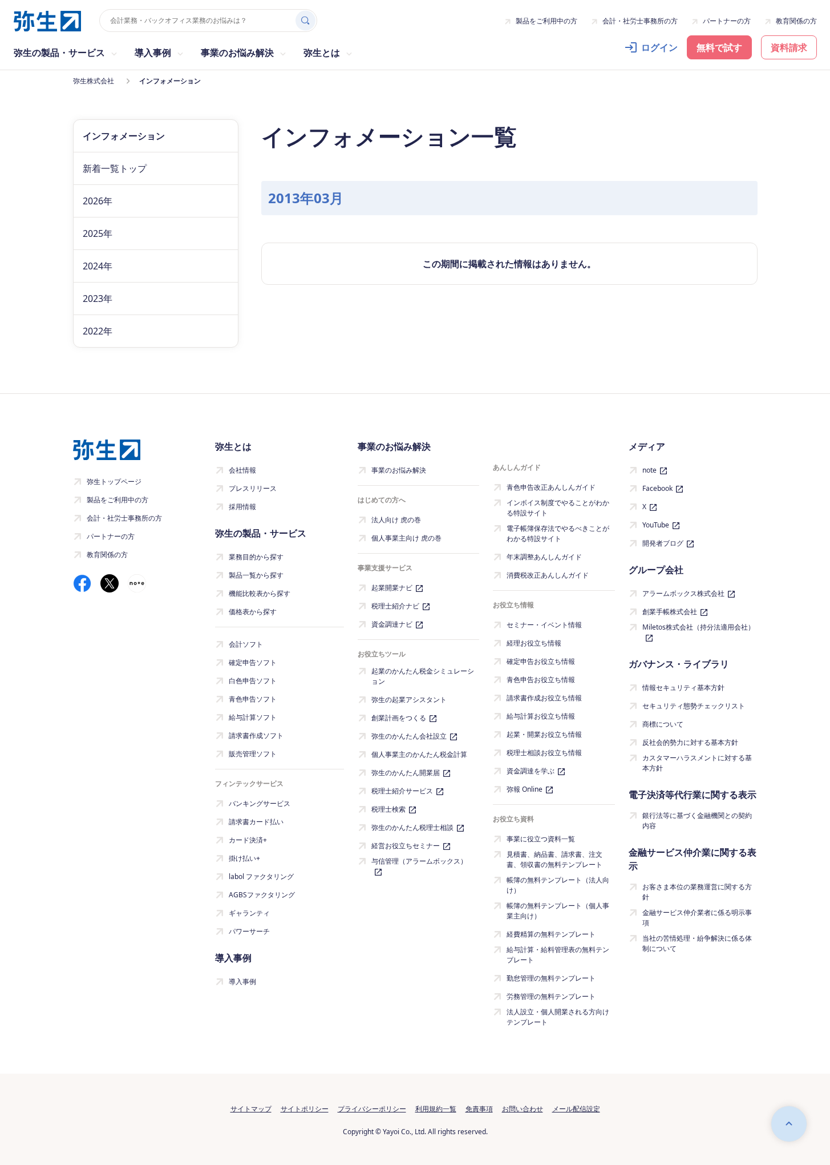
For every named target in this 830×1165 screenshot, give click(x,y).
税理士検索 (388, 809)
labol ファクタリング (261, 876)
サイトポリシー (305, 1109)
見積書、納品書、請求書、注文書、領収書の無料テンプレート (554, 859)
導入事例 (242, 981)
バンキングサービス (259, 803)
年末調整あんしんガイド (544, 557)
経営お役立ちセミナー (405, 845)
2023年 (97, 298)
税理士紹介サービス (402, 791)
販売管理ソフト (253, 754)
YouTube (655, 525)
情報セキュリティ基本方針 (683, 687)
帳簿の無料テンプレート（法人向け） (558, 885)
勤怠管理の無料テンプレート (551, 978)
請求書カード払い (256, 822)
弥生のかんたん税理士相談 (412, 827)
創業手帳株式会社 (669, 611)
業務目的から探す (256, 557)
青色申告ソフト (253, 699)
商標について (662, 724)
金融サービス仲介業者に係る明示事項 (697, 918)
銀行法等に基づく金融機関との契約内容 (697, 821)
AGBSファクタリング (262, 895)
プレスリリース (253, 488)
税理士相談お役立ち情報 (544, 752)
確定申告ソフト (253, 662)
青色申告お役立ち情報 (541, 679)
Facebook (657, 488)
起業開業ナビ (391, 587)
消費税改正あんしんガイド (548, 575)
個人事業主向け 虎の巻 (406, 538)
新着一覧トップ (115, 168)
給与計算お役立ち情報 (541, 716)
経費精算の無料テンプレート (551, 934)
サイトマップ (251, 1109)
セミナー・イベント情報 (544, 625)
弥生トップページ (114, 481)
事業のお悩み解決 (398, 470)
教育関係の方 (796, 21)
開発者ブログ (662, 543)
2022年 (97, 331)
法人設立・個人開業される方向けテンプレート (558, 1017)
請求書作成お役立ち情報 (544, 698)
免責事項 (479, 1109)
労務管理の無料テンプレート (551, 996)
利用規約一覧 (435, 1109)
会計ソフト (246, 644)
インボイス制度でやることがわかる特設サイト (558, 508)
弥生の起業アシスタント (409, 699)
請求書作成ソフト (256, 735)
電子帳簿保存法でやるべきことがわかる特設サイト (558, 533)
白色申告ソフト (253, 681)
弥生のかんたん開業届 (405, 772)
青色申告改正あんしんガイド (551, 487)
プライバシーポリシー (372, 1109)
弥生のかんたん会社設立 (409, 736)
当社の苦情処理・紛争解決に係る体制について (697, 943)
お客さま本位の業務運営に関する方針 (697, 892)
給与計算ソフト (253, 717)
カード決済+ (248, 840)
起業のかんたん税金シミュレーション (422, 676)
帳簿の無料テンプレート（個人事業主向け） (558, 911)
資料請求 (789, 47)
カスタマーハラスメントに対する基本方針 (697, 763)
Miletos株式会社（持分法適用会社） (698, 627)
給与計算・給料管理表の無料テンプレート (558, 955)
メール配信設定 (576, 1109)
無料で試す (719, 47)
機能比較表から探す (259, 593)
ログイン (659, 47)
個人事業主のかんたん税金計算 (419, 754)
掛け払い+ (244, 858)
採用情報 (242, 506)
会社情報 (242, 470)
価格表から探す (253, 611)
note (649, 470)
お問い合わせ (522, 1109)
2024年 (97, 266)
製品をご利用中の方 (546, 21)
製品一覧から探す (256, 575)
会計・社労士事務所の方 (640, 21)
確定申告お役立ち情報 (541, 661)
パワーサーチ (249, 931)
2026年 (97, 201)
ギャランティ (249, 913)
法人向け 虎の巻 (396, 520)
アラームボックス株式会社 (683, 593)
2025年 (97, 233)
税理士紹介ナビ (395, 606)
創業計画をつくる (398, 718)
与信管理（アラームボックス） (419, 861)
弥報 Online (524, 789)
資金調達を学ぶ (530, 771)
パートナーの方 (727, 21)
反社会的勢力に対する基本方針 (690, 742)
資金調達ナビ (391, 624)
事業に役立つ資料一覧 (541, 839)
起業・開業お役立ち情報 (544, 734)
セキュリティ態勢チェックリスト (693, 706)
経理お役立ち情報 (534, 643)
